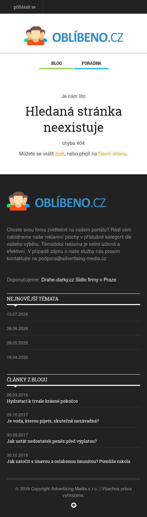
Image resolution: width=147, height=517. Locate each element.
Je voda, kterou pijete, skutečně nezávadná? (53, 421)
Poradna (92, 63)
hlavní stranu (112, 153)
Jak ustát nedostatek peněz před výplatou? (52, 441)
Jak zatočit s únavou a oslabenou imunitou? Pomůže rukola (68, 461)
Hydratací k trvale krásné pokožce (42, 401)
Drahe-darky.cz (57, 279)
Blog (56, 63)
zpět (59, 153)
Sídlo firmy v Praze (96, 279)
